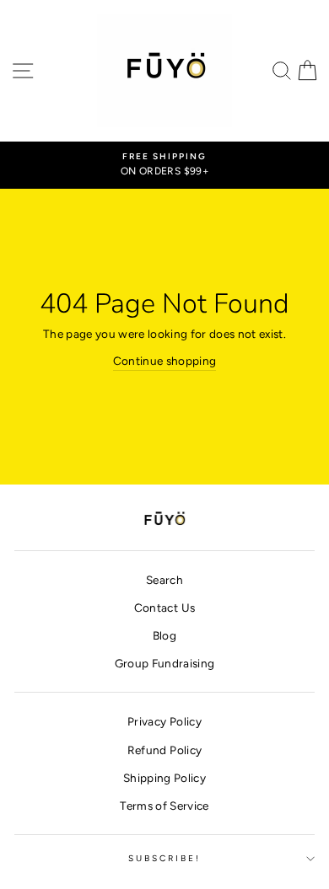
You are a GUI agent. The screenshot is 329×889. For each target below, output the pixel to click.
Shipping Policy (164, 778)
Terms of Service (164, 805)
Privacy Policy (164, 721)
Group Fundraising (165, 663)
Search (164, 579)
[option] (164, 165)
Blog (164, 635)
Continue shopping (165, 360)
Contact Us (164, 607)
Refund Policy (164, 750)
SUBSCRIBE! (165, 858)
